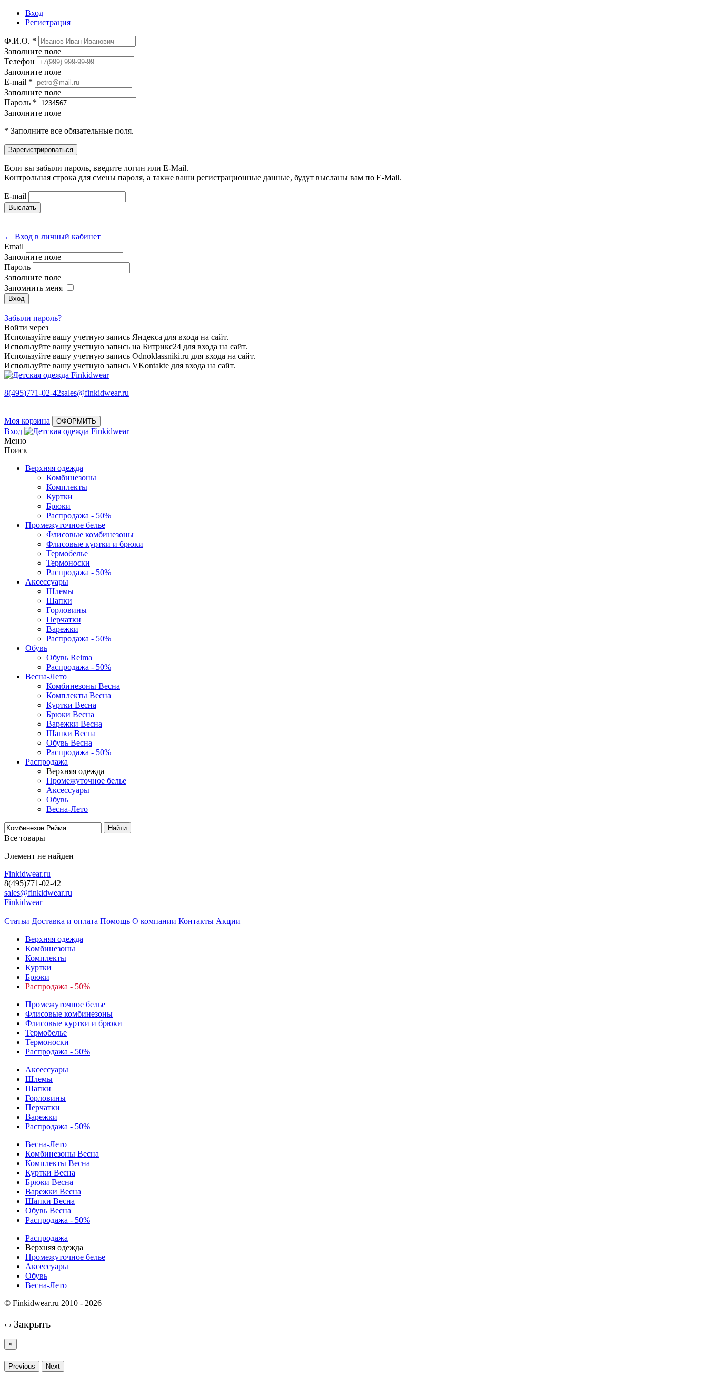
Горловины (66, 610)
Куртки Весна (71, 704)
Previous (21, 1366)
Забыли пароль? (33, 318)
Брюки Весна (70, 714)
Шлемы (60, 591)
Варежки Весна (74, 723)
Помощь (115, 921)
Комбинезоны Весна (83, 685)
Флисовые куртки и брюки (94, 543)
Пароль (17, 267)
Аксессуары (46, 581)
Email (14, 246)
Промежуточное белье (65, 524)
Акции (228, 921)
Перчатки (63, 619)
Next (53, 1366)
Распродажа (46, 761)
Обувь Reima (69, 657)
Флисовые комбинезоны (90, 534)
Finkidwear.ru (27, 873)
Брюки (58, 505)
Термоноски (68, 562)
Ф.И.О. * (20, 40)
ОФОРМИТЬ (76, 421)
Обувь (36, 648)
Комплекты (66, 487)
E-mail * (18, 81)
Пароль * (20, 102)
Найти (117, 828)
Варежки (62, 629)
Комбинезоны (71, 477)
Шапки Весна (71, 733)
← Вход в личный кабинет (52, 236)
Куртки (59, 496)
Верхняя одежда (54, 468)
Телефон (19, 61)
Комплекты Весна (78, 695)
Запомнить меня (33, 288)
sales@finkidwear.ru (38, 892)
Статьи (16, 921)
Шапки (59, 600)
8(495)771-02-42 (32, 392)
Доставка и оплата (65, 921)
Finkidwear (23, 902)
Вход (13, 431)
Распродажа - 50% (78, 515)
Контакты (196, 921)
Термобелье (67, 553)
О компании (154, 921)
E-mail (15, 196)
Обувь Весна (69, 742)
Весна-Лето (46, 676)
